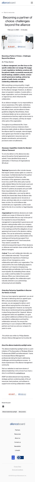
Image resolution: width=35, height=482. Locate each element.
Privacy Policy (17, 466)
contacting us (20, 373)
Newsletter (17, 446)
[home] (8, 3)
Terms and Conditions (17, 469)
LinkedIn (17, 450)
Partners (17, 430)
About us (17, 438)
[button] (31, 3)
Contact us (17, 442)
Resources (17, 434)
